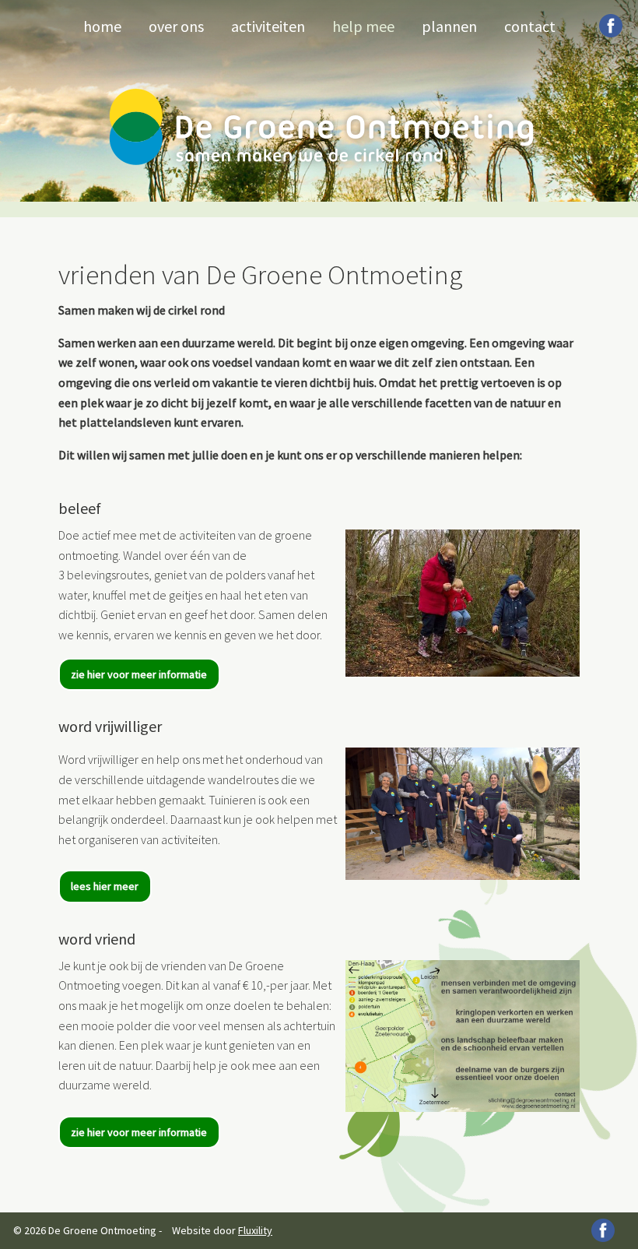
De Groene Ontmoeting (321, 127)
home (102, 26)
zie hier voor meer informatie (139, 674)
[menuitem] (102, 24)
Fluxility (255, 1230)
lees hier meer (104, 886)
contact (530, 26)
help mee (363, 26)
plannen (449, 26)
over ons (176, 26)
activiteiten (268, 26)
